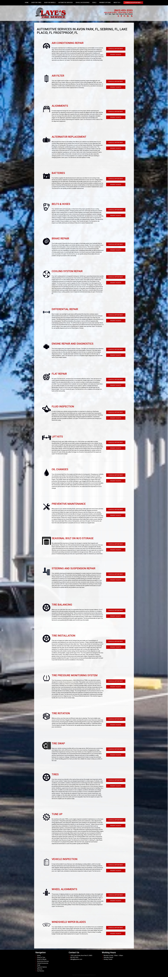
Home (26, 2)
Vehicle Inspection (64, 859)
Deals (94, 2)
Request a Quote (115, 54)
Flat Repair (59, 373)
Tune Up (57, 814)
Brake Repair (60, 238)
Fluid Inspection (63, 406)
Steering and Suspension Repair (73, 568)
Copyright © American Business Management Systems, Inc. (84, 974)
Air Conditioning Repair (67, 42)
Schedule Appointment (115, 48)
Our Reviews (40, 971)
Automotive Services (65, 2)
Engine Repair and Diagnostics (72, 343)
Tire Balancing (62, 604)
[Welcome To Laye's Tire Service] (59, 13)
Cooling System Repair (67, 271)
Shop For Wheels (49, 2)
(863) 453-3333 (123, 10)
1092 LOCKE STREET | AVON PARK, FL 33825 (118, 12)
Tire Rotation (61, 713)
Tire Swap (58, 743)
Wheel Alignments (64, 889)
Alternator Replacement (69, 136)
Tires (55, 774)
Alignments (60, 105)
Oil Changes (60, 469)
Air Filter (58, 75)
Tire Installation (63, 635)
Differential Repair (65, 309)
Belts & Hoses (61, 203)
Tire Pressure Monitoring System (74, 675)
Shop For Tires (36, 2)
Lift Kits (57, 436)
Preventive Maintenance (69, 503)
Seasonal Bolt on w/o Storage (73, 538)
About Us (117, 2)
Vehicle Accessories (82, 2)
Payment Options (105, 2)
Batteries (58, 173)
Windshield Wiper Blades (69, 921)
